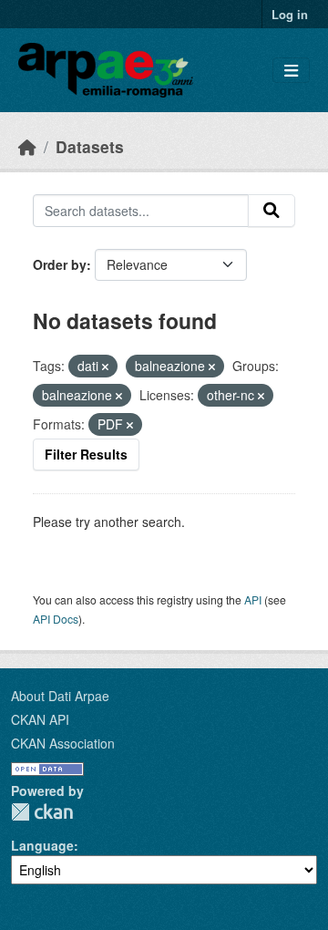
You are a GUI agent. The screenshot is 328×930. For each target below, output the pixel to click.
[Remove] (105, 366)
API (252, 599)
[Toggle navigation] (291, 70)
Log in (290, 14)
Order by (60, 264)
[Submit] (271, 210)
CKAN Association (63, 743)
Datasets (90, 146)
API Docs (55, 618)
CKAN (42, 812)
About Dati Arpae (60, 696)
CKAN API (40, 719)
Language (42, 845)
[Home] (27, 146)
